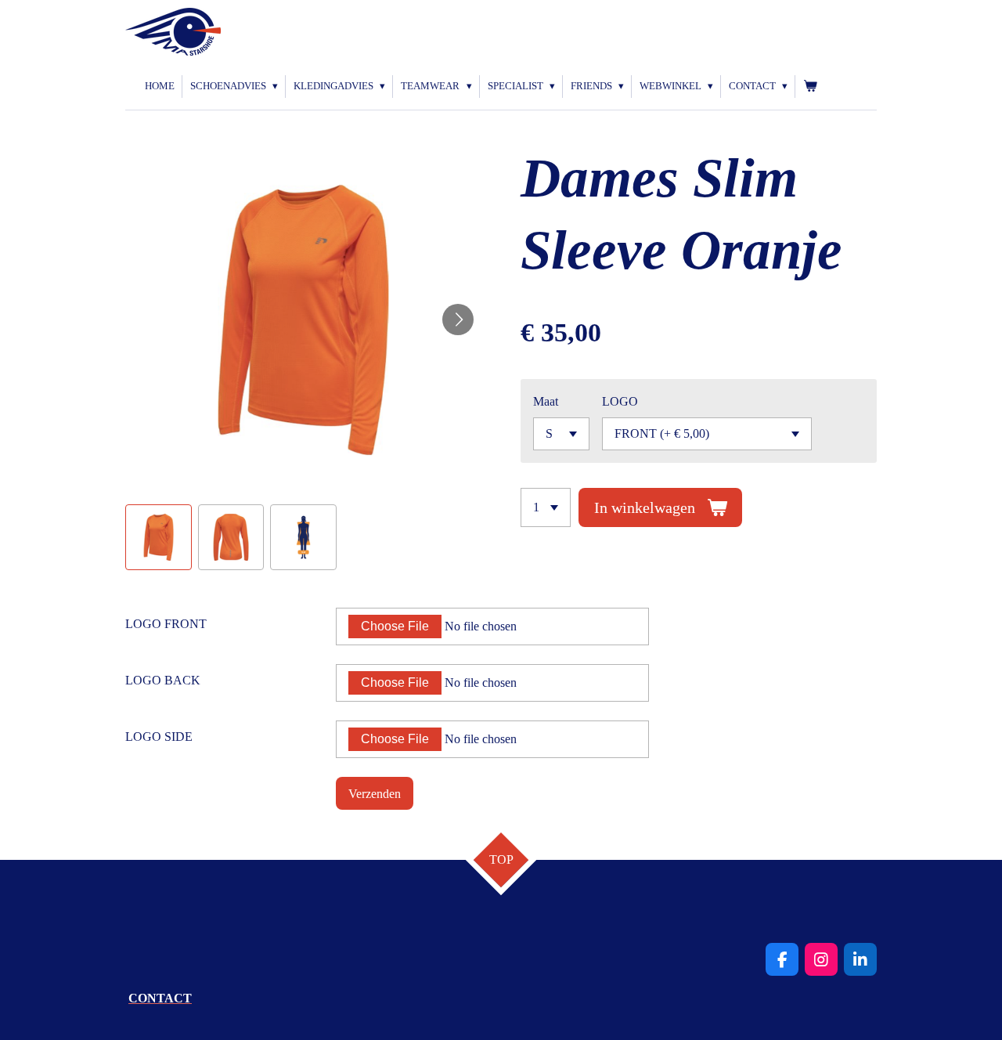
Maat (545, 401)
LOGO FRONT (166, 623)
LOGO (620, 401)
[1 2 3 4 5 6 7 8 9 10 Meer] (546, 507)
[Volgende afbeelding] (458, 319)
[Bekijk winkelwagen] (810, 86)
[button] (158, 537)
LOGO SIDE (159, 736)
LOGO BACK (162, 680)
